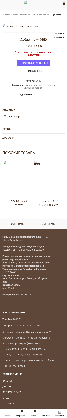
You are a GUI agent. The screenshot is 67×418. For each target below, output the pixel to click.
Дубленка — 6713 (49, 201)
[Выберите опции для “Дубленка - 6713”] (59, 171)
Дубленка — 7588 (18, 201)
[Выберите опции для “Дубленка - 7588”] (28, 171)
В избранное (35, 71)
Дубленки (56, 14)
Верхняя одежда (41, 14)
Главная (6, 14)
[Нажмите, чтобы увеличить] (8, 23)
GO (58, 5)
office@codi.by (9, 288)
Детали (6, 129)
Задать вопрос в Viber (35, 63)
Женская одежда (21, 14)
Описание (8, 110)
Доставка (8, 137)
